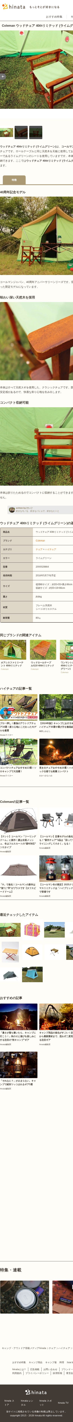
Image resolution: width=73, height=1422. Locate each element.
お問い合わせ (50, 1369)
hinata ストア (9, 1402)
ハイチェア (50, 549)
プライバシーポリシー (37, 1373)
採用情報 (57, 1373)
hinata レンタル (27, 1402)
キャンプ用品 (35, 1362)
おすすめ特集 (54, 16)
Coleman (40, 540)
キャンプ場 (51, 1362)
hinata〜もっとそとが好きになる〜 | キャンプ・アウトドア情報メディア (36, 1392)
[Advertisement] (36, 1129)
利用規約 (17, 1373)
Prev (3, 76)
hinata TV (63, 1403)
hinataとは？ (19, 1369)
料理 (62, 1362)
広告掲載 (34, 1369)
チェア (39, 549)
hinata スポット (45, 1402)
